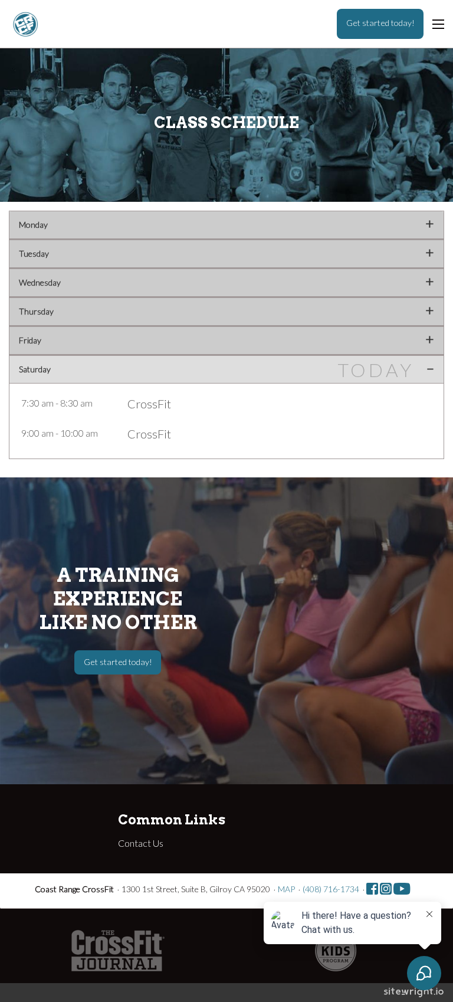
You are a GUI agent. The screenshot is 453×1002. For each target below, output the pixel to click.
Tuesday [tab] (34, 253)
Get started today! (380, 23)
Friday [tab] (30, 340)
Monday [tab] (33, 225)
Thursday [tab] (36, 311)
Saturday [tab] (35, 369)
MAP (286, 889)
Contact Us (140, 843)
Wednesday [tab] (40, 282)
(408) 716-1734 (331, 889)
